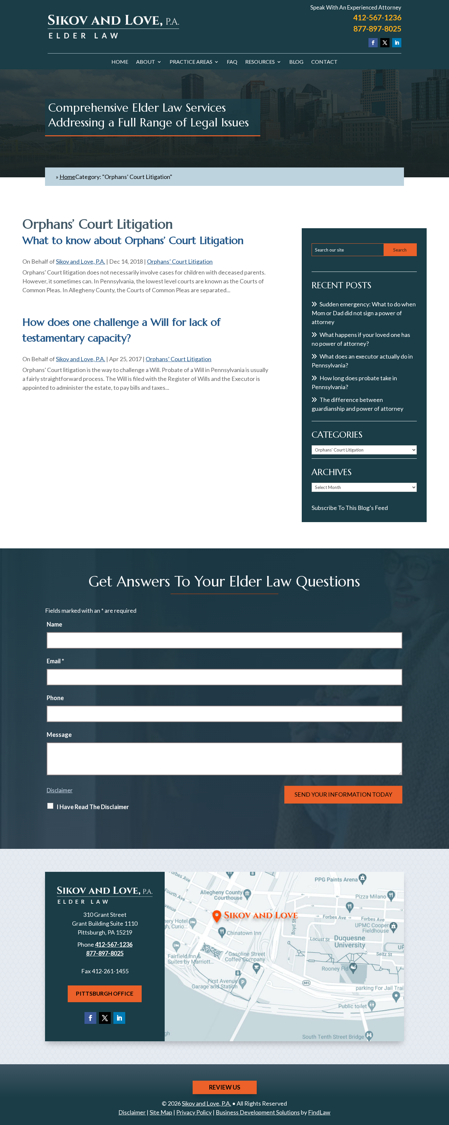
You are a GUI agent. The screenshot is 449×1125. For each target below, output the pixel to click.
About (145, 62)
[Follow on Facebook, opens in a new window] (373, 42)
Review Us (224, 1087)
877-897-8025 (377, 28)
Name (54, 624)
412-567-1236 (377, 17)
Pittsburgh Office (104, 993)
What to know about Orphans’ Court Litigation (133, 240)
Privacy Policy (194, 1112)
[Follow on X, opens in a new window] (385, 42)
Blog (296, 62)
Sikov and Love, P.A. (80, 261)
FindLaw (319, 1112)
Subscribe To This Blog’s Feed (350, 507)
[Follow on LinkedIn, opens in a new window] (396, 42)
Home (119, 62)
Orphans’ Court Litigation (180, 261)
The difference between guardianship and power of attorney (357, 404)
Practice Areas (191, 62)
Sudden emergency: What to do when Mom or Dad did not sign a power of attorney (364, 312)
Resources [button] (260, 62)
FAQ (232, 62)
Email (55, 661)
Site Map (161, 1112)
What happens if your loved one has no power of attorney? (361, 339)
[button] (442, 1077)
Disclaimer (60, 790)
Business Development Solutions (258, 1112)
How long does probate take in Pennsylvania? (354, 382)
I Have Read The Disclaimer (93, 806)
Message (59, 734)
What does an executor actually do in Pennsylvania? (362, 361)
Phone (55, 697)
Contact (324, 62)
